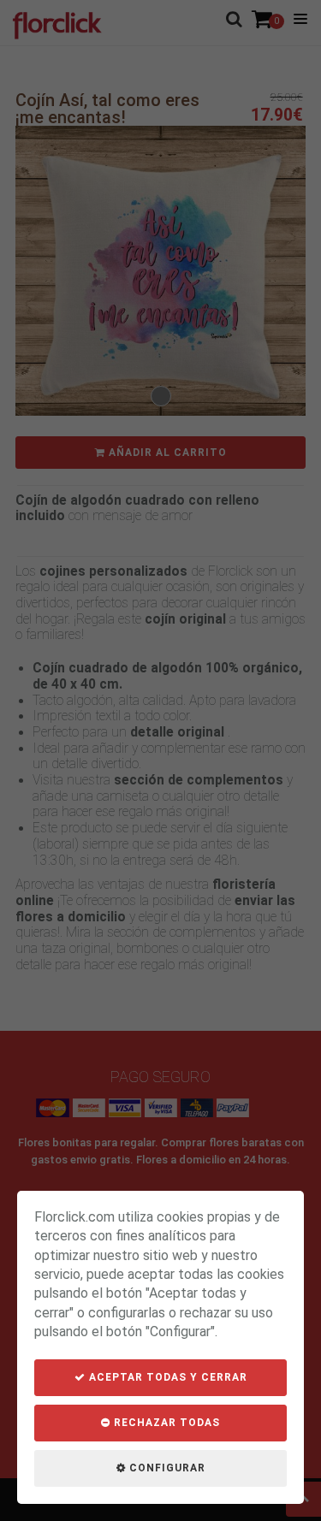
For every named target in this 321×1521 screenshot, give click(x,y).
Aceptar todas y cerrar (166, 1377)
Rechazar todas (165, 1423)
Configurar (165, 1468)
